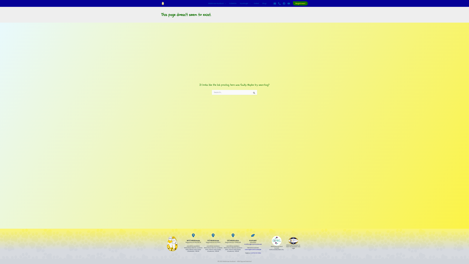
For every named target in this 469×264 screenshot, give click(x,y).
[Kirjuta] (275, 3)
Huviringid (244, 3)
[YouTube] (289, 3)
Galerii (256, 3)
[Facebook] (284, 3)
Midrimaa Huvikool (216, 3)
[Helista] (279, 3)
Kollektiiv (233, 3)
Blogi (264, 3)
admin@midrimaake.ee (253, 249)
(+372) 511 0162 (256, 253)
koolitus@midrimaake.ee (253, 244)
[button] (225, 3)
